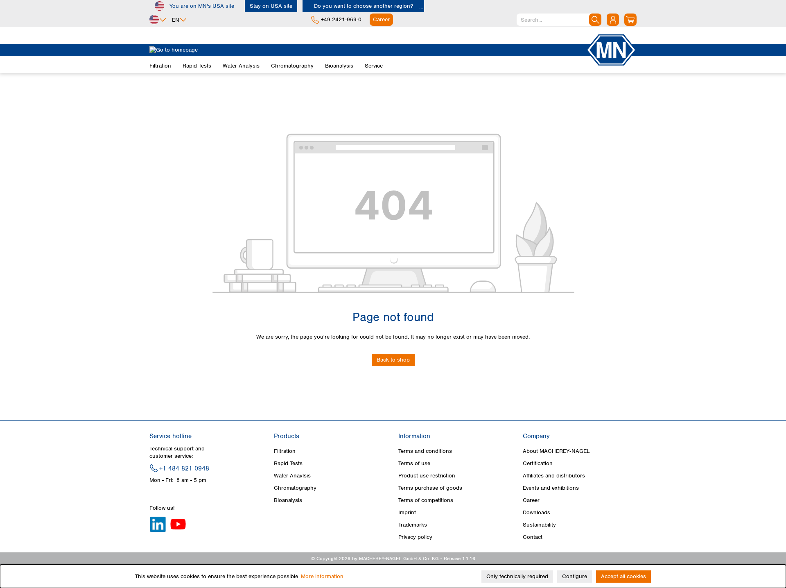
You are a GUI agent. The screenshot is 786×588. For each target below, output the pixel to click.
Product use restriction (426, 475)
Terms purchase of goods (430, 487)
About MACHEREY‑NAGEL (556, 451)
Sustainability (539, 524)
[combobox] (559, 20)
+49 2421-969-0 (341, 19)
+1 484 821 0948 (184, 468)
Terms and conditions (425, 451)
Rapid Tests (288, 463)
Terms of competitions (425, 500)
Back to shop (393, 359)
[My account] (613, 20)
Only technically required (517, 576)
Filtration (285, 451)
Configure (574, 576)
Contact (532, 537)
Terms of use (414, 463)
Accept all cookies (623, 576)
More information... (324, 576)
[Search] (595, 20)
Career (531, 500)
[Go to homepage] (367, 50)
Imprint (407, 512)
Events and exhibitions (551, 487)
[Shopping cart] (630, 20)
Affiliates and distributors (554, 475)
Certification (538, 463)
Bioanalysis (288, 500)
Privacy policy (415, 537)
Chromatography (295, 487)
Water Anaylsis (292, 475)
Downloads (536, 512)
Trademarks (412, 524)
